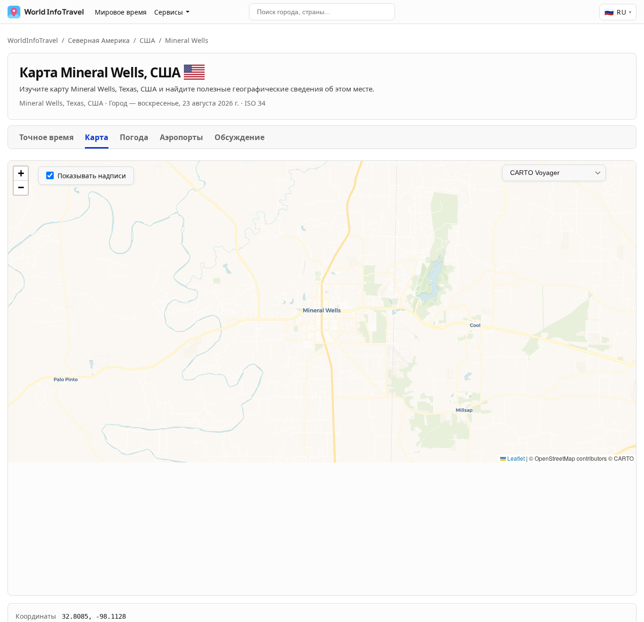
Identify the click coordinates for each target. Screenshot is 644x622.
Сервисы (168, 12)
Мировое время (121, 12)
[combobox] (322, 11)
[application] (322, 312)
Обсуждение (239, 137)
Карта (96, 137)
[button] (21, 173)
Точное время (46, 137)
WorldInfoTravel (33, 40)
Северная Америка (99, 40)
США (147, 40)
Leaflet (515, 458)
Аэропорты (181, 137)
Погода (134, 137)
